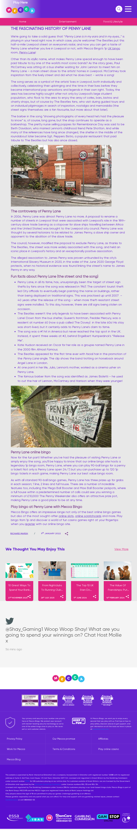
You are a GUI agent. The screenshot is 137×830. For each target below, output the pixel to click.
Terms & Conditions (63, 749)
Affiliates (103, 738)
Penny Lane (27, 52)
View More (121, 549)
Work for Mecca (16, 749)
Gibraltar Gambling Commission (48, 784)
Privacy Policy (14, 738)
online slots (66, 516)
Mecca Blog (14, 759)
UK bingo (114, 48)
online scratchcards (88, 516)
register (30, 524)
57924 (27, 781)
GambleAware (12, 800)
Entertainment (68, 21)
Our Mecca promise (63, 738)
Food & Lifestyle (113, 21)
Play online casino (108, 749)
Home (22, 21)
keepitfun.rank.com (101, 729)
